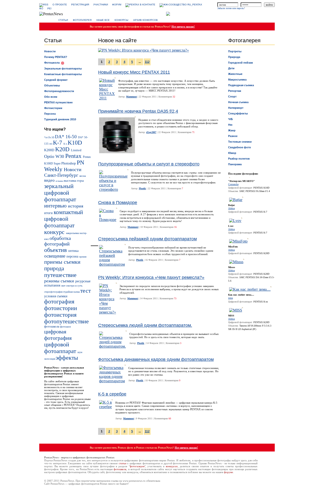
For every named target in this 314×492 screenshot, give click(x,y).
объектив (56, 250)
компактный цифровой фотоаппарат (63, 219)
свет (63, 285)
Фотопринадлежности (59, 91)
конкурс (55, 232)
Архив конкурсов (145, 20)
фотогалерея (137, 466)
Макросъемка (237, 79)
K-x (66, 144)
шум (80, 352)
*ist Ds (48, 137)
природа (54, 268)
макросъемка (73, 233)
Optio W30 (54, 156)
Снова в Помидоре (117, 202)
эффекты (67, 358)
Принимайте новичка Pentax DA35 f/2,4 (138, 111)
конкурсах (172, 466)
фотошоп (65, 326)
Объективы (52, 85)
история (75, 206)
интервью (56, 206)
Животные (235, 73)
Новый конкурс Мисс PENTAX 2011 (134, 72)
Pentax (74, 156)
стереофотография (53, 292)
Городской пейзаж (240, 62)
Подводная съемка (241, 85)
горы (80, 180)
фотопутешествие (66, 321)
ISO (51, 144)
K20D (63, 149)
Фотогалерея (82, 20)
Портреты (234, 51)
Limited (76, 150)
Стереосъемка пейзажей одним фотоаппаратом (147, 238)
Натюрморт (235, 107)
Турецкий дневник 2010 (60, 119)
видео (50, 180)
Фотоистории (53, 108)
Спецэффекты (238, 113)
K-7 (58, 142)
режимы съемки (59, 280)
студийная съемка (71, 292)
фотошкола (52, 326)
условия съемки (55, 296)
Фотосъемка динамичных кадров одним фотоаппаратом (156, 359)
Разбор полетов (239, 158)
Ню (230, 124)
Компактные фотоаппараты (63, 74)
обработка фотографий (57, 240)
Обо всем (50, 96)
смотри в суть (74, 285)
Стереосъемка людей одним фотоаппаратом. (145, 325)
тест (85, 290)
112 (147, 62)
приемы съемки (62, 262)
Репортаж (234, 90)
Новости (50, 51)
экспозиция (50, 359)
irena (230, 298)
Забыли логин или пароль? (231, 8)
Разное (232, 136)
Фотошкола (52, 62)
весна (82, 175)
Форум (116, 4)
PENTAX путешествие (58, 102)
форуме (228, 472)
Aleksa (231, 208)
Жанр (232, 130)
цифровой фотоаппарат (61, 347)
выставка (70, 180)
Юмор (232, 152)
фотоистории (60, 308)
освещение (55, 256)
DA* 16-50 (66, 136)
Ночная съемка (238, 102)
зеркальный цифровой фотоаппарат (60, 193)
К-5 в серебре (112, 394)
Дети (231, 68)
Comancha (233, 184)
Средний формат (55, 79)
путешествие (60, 275)
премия (82, 257)
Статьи (63, 20)
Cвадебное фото (239, 147)
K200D (49, 150)
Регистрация (80, 4)
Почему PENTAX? (55, 56)
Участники (100, 4)
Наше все (103, 20)
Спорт (232, 96)
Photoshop (69, 163)
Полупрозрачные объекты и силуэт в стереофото (148, 164)
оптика (73, 251)
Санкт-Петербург (61, 175)
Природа (234, 56)
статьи (122, 463)
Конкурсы (121, 20)
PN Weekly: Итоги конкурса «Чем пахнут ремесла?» (151, 277)
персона (72, 256)
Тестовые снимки (240, 141)
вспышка (60, 181)
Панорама (235, 164)
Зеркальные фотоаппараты (63, 68)
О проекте (59, 4)
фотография (59, 301)
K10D (75, 142)
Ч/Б (230, 119)
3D (53, 137)
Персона (50, 113)
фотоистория (60, 315)
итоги (49, 213)
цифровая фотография (58, 334)
